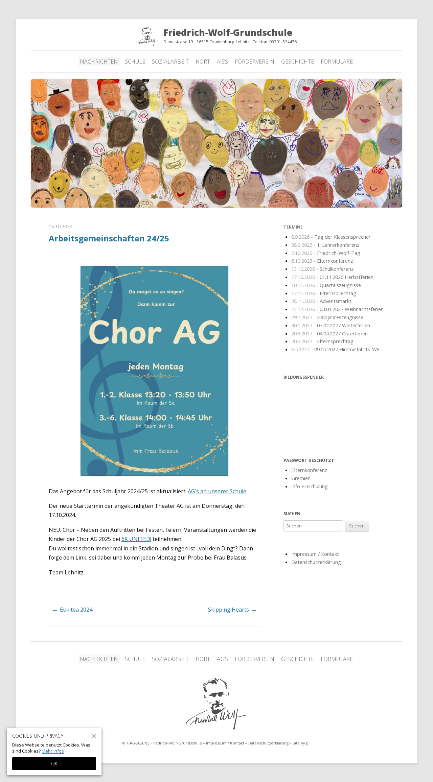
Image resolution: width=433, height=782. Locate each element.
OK (54, 763)
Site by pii (302, 742)
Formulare (337, 61)
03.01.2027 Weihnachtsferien (337, 309)
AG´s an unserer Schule (217, 491)
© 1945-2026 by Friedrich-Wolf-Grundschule (162, 742)
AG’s (222, 61)
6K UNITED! (136, 539)
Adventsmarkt (321, 301)
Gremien (301, 478)
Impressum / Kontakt (315, 553)
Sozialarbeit (170, 61)
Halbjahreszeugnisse (327, 317)
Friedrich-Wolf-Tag (325, 253)
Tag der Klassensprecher (331, 236)
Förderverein (254, 61)
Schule (135, 61)
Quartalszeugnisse (326, 285)
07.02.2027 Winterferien (330, 325)
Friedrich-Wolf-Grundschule (216, 703)
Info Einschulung (309, 486)
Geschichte (297, 61)
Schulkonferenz (322, 268)
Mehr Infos (53, 751)
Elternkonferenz (322, 260)
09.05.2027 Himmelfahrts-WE (335, 349)
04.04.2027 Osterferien (329, 333)
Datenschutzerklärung (316, 562)
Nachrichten (99, 61)
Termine (293, 227)
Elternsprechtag (323, 293)
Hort (203, 61)
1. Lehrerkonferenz (325, 244)
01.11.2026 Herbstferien (332, 277)
